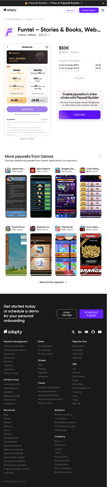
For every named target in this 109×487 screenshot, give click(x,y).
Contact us (60, 445)
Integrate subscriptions (49, 387)
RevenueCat (78, 346)
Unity (75, 396)
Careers (58, 449)
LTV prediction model (65, 426)
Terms (57, 453)
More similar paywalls (52, 282)
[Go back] (5, 20)
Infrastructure (11, 380)
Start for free (67, 313)
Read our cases (45, 403)
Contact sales (88, 10)
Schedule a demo (91, 313)
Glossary (8, 434)
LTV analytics (61, 418)
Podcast (8, 422)
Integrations (9, 403)
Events (7, 430)
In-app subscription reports (17, 469)
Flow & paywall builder (14, 346)
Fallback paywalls (12, 396)
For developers (45, 346)
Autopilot (8, 361)
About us (59, 441)
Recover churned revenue (50, 399)
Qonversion (78, 354)
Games (29, 19)
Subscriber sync (11, 388)
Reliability (8, 392)
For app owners (45, 354)
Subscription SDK (12, 384)
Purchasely (78, 350)
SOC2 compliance (63, 468)
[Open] (103, 10)
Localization (9, 369)
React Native (79, 376)
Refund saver (10, 400)
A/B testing (9, 358)
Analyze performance (48, 395)
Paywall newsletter (13, 445)
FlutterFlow (78, 384)
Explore (79, 114)
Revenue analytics (63, 414)
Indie (40, 365)
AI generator (10, 354)
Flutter (76, 380)
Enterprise (43, 376)
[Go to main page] (10, 10)
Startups (42, 369)
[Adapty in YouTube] (99, 332)
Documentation (11, 438)
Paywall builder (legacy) (15, 350)
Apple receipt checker (14, 457)
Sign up (69, 10)
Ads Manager (61, 430)
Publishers (43, 372)
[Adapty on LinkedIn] (79, 332)
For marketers (44, 350)
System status (61, 464)
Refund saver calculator (15, 465)
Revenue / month (69, 52)
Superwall (77, 358)
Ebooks (7, 418)
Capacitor (77, 392)
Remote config (11, 373)
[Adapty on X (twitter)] (73, 332)
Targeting (8, 365)
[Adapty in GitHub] (93, 332)
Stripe (75, 400)
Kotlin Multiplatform (82, 388)
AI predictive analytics (65, 422)
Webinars (8, 426)
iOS (74, 369)
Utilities (32, 35)
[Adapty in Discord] (86, 332)
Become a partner (63, 472)
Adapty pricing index (13, 449)
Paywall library (10, 441)
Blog (6, 414)
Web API (76, 403)
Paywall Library (14, 19)
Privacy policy (61, 456)
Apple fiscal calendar (14, 453)
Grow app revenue (47, 391)
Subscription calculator (15, 461)
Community (9, 472)
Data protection (62, 460)
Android (76, 372)
